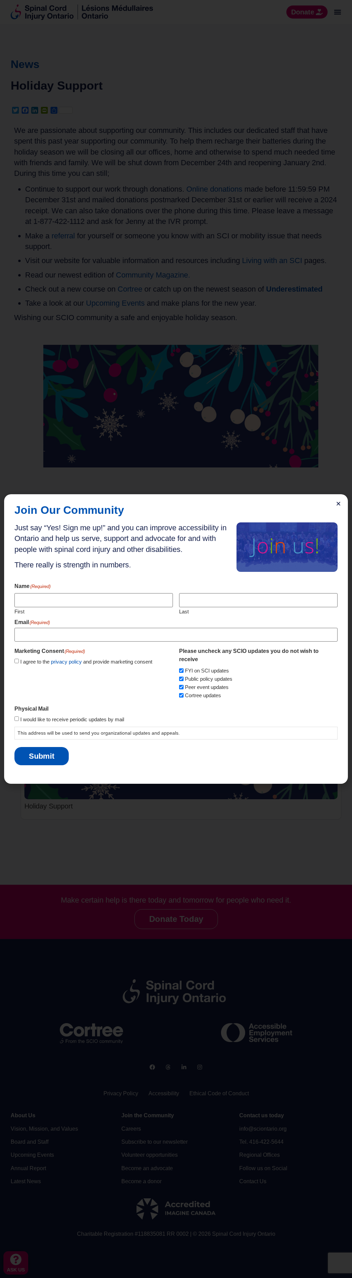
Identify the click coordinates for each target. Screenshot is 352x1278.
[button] (338, 503)
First (19, 611)
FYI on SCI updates (207, 670)
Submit (41, 756)
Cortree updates (203, 695)
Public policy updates (208, 678)
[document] (176, 639)
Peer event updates (207, 687)
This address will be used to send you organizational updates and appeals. (99, 733)
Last (184, 611)
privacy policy (66, 662)
